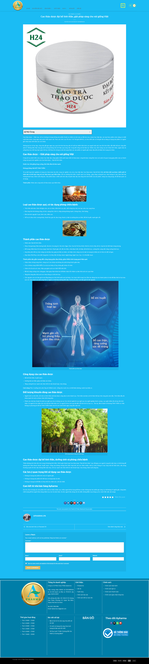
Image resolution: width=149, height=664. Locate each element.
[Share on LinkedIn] (77, 503)
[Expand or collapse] (90, 132)
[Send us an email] (114, 623)
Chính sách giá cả (110, 588)
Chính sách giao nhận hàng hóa (114, 594)
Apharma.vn (81, 21)
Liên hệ (79, 8)
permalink (89, 509)
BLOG (64, 8)
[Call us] (117, 623)
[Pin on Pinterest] (74, 503)
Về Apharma (80, 585)
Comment (28, 540)
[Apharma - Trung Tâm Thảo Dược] (18, 5)
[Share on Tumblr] (80, 503)
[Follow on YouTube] (120, 623)
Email (61, 555)
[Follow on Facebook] (111, 623)
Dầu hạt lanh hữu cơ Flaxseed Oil (36, 526)
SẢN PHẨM (48, 8)
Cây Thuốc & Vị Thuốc (74, 509)
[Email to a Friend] (71, 503)
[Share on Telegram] (84, 503)
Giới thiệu (57, 8)
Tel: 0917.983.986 (53, 606)
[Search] (123, 5)
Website (95, 555)
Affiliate (71, 8)
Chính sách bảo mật (82, 594)
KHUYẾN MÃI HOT (37, 8)
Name (27, 555)
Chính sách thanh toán (112, 591)
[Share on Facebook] (65, 503)
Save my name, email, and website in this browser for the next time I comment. (48, 563)
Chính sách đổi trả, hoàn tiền (85, 597)
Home (28, 8)
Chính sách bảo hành (111, 585)
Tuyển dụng (80, 591)
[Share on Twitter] (68, 503)
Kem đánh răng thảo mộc (115, 526)
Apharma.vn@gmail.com (59, 608)
